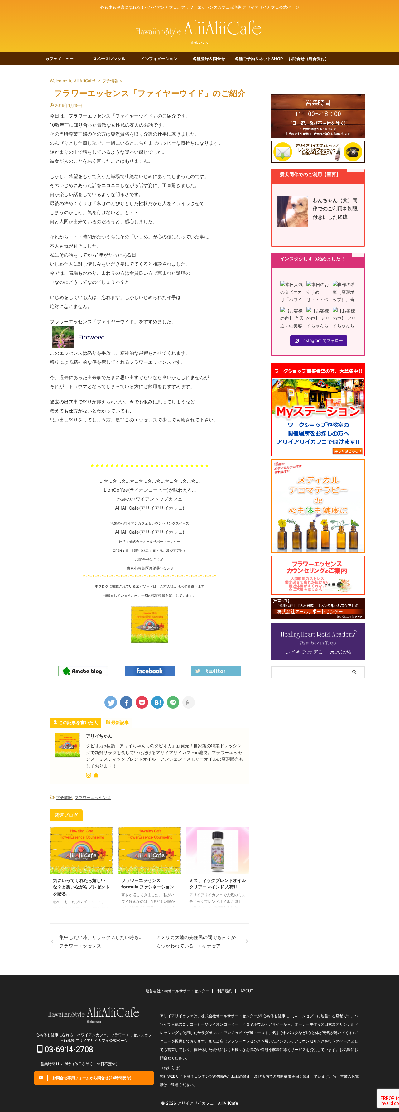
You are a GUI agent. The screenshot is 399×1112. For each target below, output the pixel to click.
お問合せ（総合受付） (308, 58)
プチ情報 (64, 797)
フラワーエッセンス (93, 797)
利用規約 (224, 991)
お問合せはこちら (150, 559)
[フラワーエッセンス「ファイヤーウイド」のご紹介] (157, 702)
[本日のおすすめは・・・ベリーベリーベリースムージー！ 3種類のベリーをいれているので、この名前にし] (317, 292)
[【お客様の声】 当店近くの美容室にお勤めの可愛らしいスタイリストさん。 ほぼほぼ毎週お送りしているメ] (291, 318)
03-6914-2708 (68, 1049)
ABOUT (246, 991)
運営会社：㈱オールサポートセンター (177, 991)
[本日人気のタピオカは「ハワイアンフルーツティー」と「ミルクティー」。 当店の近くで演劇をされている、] (291, 292)
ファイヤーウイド (115, 322)
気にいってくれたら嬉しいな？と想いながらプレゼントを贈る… (81, 887)
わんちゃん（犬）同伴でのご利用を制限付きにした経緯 (335, 208)
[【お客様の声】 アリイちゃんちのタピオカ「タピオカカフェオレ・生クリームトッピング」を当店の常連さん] (317, 318)
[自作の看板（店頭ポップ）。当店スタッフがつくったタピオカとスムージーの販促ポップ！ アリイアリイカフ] (344, 292)
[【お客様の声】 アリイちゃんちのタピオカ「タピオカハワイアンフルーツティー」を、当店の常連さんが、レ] (344, 318)
